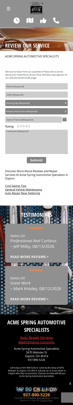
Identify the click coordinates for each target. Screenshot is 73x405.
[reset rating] (15, 126)
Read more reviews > (29, 256)
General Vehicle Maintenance (23, 189)
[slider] (23, 126)
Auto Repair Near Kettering (22, 193)
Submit (36, 160)
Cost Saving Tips (15, 186)
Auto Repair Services (36, 337)
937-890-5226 (36, 360)
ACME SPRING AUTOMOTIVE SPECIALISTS (32, 56)
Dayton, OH (17, 235)
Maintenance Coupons (37, 342)
